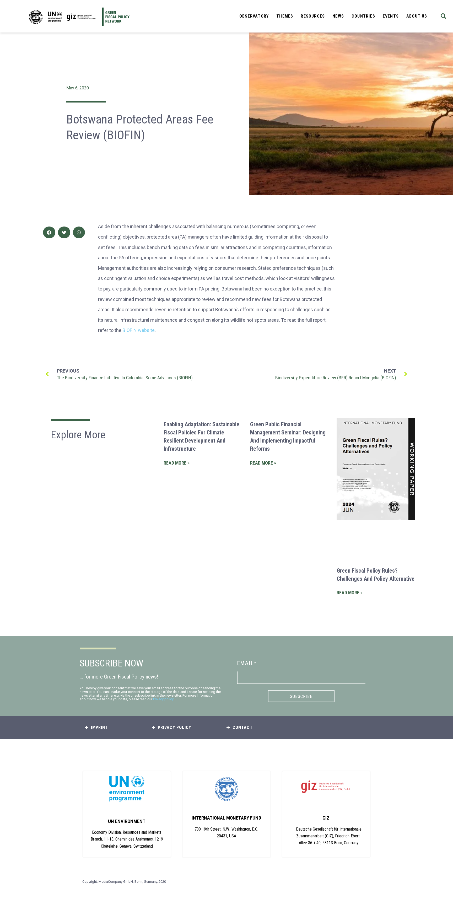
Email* (247, 663)
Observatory (254, 16)
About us (416, 16)
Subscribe (301, 696)
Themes (284, 16)
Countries (363, 16)
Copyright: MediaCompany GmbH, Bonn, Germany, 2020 (124, 882)
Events (391, 16)
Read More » (177, 463)
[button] (443, 16)
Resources (313, 16)
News (338, 16)
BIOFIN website (138, 330)
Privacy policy (163, 699)
